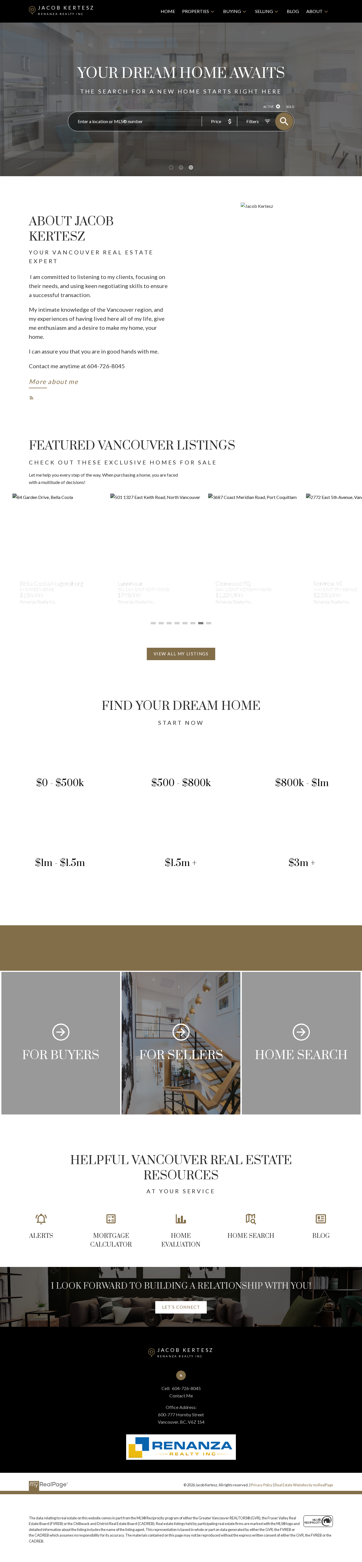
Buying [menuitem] (232, 11)
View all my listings (181, 653)
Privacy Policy (262, 1485)
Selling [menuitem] (264, 11)
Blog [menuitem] (293, 11)
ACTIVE (268, 106)
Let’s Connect (181, 1307)
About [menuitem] (314, 11)
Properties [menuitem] (195, 11)
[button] (53, 382)
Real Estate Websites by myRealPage (304, 1485)
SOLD (290, 106)
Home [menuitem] (168, 11)
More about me (53, 381)
